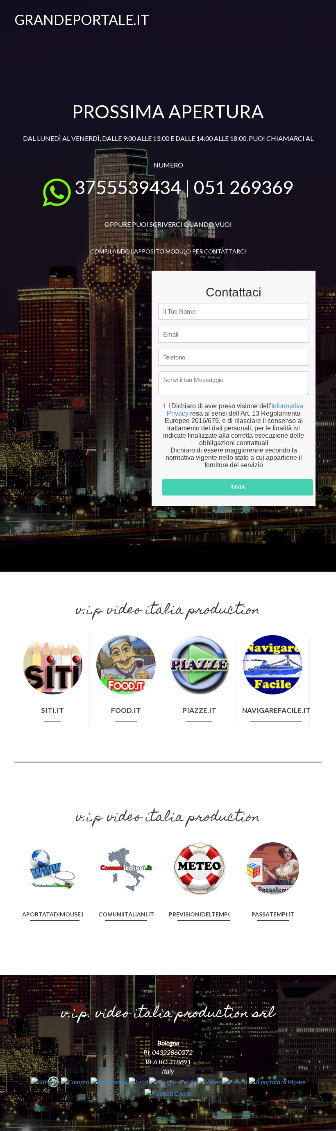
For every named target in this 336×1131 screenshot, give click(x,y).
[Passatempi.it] (273, 867)
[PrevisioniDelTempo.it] (199, 867)
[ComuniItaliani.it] (126, 867)
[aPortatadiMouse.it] (53, 867)
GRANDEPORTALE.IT (81, 19)
